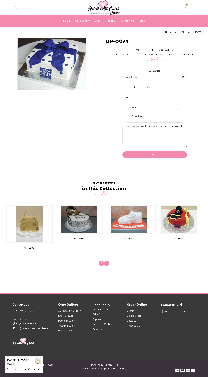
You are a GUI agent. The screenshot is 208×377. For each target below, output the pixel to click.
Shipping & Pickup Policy (113, 368)
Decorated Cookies (102, 324)
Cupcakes (97, 319)
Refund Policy (96, 364)
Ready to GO (133, 325)
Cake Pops (98, 314)
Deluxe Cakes (134, 315)
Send (155, 154)
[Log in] (192, 8)
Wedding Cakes (66, 325)
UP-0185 (29, 247)
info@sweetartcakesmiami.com (32, 328)
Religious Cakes (66, 320)
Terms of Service (91, 368)
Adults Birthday (182, 32)
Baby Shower (65, 330)
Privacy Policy (112, 364)
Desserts (97, 329)
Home (168, 32)
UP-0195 (79, 238)
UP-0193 (179, 238)
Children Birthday (101, 304)
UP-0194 (129, 238)
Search (130, 310)
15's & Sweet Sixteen (69, 310)
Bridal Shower (65, 315)
